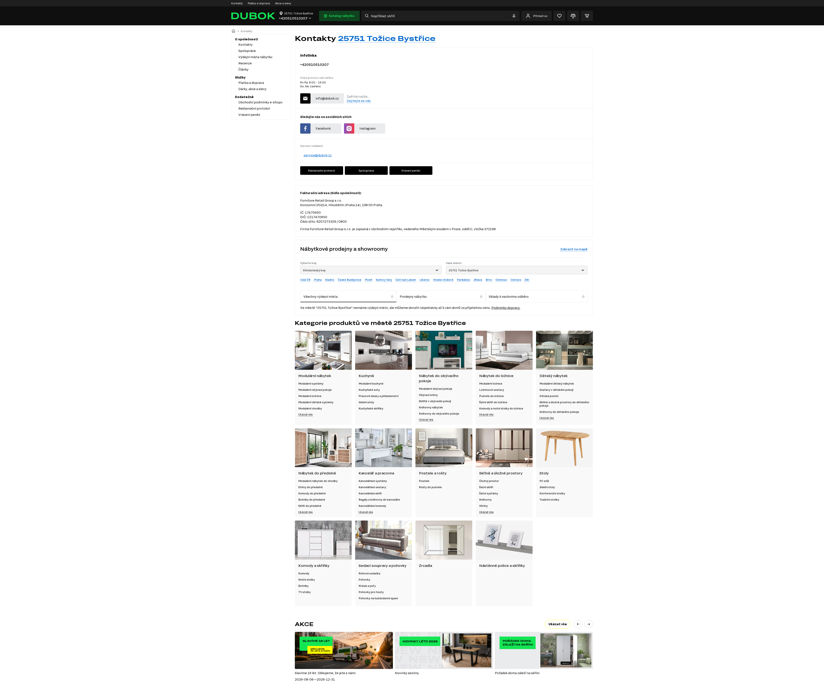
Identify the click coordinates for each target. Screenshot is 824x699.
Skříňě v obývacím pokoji (435, 401)
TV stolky (304, 591)
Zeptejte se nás (359, 101)
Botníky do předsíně (311, 499)
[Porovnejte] (573, 16)
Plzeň (368, 279)
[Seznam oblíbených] (559, 16)
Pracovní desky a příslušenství (378, 395)
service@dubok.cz (318, 155)
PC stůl (544, 480)
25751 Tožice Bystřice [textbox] (464, 270)
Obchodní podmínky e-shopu (260, 102)
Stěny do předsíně (310, 487)
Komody (303, 573)
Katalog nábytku (341, 16)
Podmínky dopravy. (505, 307)
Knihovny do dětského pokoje (559, 411)
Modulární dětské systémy (315, 402)
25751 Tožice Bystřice (386, 38)
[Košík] (587, 16)
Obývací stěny (428, 394)
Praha (318, 279)
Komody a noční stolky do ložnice (501, 408)
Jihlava (478, 279)
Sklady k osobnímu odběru (509, 296)
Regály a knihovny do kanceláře (379, 499)
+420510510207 (314, 64)
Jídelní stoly (366, 402)
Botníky (303, 585)
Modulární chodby (310, 408)
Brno (489, 279)
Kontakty (237, 3)
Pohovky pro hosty (371, 591)
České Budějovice (349, 279)
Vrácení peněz (249, 114)
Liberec (425, 279)
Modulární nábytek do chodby (318, 480)
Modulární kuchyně (371, 383)
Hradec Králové (443, 279)
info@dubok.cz (327, 98)
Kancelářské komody (372, 505)
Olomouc (501, 279)
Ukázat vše (305, 414)
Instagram (367, 128)
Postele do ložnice (491, 395)
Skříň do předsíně (309, 505)
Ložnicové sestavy (491, 389)
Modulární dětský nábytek (556, 383)
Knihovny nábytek (431, 407)
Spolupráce (247, 51)
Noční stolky (306, 579)
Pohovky (364, 579)
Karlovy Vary (384, 279)
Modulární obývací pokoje (315, 389)
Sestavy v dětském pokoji (556, 389)
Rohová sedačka (369, 573)
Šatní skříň (486, 487)
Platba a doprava (259, 3)
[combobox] (371, 270)
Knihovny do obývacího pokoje (439, 413)
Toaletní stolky (549, 499)
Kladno (329, 279)
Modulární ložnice (309, 395)
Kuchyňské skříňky (371, 408)
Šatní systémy (488, 493)
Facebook (323, 128)
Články (243, 69)
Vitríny (483, 505)
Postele (424, 480)
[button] (578, 624)
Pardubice (463, 279)
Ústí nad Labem (405, 279)
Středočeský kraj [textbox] (314, 270)
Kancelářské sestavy (372, 487)
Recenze (245, 63)
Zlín (526, 279)
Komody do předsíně (312, 493)
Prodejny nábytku (413, 296)
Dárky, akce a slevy (252, 89)
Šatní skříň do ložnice (493, 402)
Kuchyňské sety (369, 389)
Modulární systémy (310, 383)
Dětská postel (548, 395)
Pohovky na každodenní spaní (378, 598)
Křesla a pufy (367, 585)
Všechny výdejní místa (320, 296)
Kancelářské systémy (373, 480)
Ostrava (515, 279)
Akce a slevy (283, 3)
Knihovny (485, 499)
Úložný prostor (489, 480)
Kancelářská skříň (370, 493)
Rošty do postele (430, 487)
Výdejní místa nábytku (255, 57)
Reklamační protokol (254, 108)
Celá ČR (305, 279)
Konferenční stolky (552, 493)
